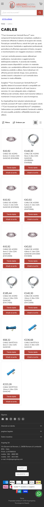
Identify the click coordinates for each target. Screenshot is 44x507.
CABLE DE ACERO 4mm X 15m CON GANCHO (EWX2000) (10, 252)
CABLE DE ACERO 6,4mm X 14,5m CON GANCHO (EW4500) (11, 156)
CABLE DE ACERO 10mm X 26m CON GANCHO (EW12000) (31, 299)
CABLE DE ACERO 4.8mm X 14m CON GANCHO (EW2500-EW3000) (32, 252)
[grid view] (35, 122)
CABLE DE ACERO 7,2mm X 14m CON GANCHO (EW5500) (11, 204)
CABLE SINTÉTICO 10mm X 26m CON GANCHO (10, 389)
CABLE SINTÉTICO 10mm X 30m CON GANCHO (31, 344)
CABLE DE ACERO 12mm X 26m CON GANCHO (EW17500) (10, 299)
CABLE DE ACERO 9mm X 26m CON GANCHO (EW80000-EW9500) (31, 158)
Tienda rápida (11, 168)
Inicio (3, 24)
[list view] (40, 122)
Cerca (22, 498)
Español (21, 468)
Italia (21, 474)
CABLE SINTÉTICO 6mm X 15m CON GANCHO (10, 344)
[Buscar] (40, 12)
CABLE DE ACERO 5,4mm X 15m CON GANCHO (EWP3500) (31, 205)
